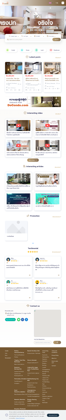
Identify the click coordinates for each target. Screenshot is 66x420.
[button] (63, 22)
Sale (6, 353)
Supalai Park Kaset (19, 371)
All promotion (56, 216)
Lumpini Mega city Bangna (33, 403)
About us (54, 358)
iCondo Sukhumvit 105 (32, 405)
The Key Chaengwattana (33, 394)
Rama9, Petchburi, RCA (33, 350)
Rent (6, 355)
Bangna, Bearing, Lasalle (44, 365)
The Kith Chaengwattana (33, 396)
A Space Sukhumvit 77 (32, 362)
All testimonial (56, 252)
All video (57, 113)
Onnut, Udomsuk (31, 360)
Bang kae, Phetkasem (20, 408)
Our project (8, 358)
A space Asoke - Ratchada (33, 353)
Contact (54, 365)
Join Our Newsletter (39, 339)
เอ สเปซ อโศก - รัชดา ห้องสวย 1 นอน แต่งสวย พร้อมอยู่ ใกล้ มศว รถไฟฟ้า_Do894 (13, 79)
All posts (57, 57)
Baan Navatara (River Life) (20, 394)
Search (56, 39)
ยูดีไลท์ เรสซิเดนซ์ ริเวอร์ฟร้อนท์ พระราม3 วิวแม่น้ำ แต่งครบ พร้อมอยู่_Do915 (32, 79)
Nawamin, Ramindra (19, 399)
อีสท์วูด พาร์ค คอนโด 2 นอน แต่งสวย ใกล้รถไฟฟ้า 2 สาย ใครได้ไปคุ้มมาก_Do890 (52, 79)
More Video (32, 160)
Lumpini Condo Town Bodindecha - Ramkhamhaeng (32, 385)
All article (57, 167)
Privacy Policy (55, 355)
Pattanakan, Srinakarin (20, 378)
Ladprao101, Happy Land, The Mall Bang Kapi (32, 369)
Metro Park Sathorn (19, 364)
